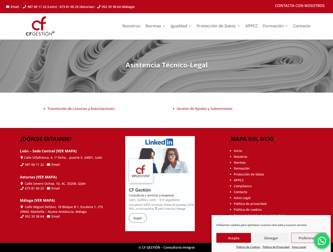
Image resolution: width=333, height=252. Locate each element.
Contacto (302, 26)
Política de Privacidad (276, 247)
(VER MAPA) (66, 151)
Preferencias (309, 238)
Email (15, 7)
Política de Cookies (248, 247)
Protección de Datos (216, 26)
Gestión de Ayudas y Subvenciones (204, 108)
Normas (153, 26)
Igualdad (179, 26)
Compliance (243, 186)
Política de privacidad (250, 204)
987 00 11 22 (36, 7)
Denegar (271, 238)
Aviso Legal (299, 247)
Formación (273, 26)
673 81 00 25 (34, 188)
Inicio (238, 151)
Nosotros (131, 26)
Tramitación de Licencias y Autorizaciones (81, 108)
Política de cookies (248, 209)
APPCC (251, 26)
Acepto (233, 238)
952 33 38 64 (111, 7)
